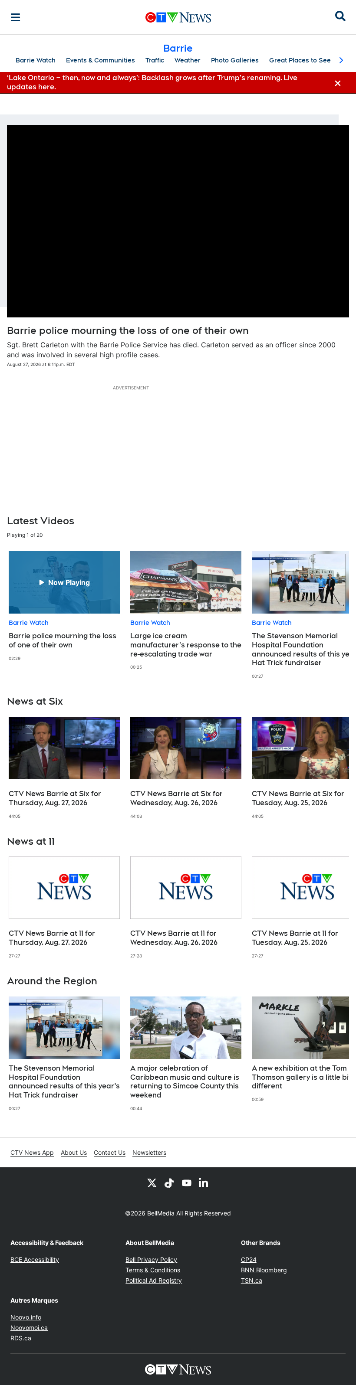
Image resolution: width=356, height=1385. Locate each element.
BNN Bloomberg (264, 1270)
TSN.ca (251, 1280)
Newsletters (149, 1152)
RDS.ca (20, 1338)
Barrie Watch (36, 60)
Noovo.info (25, 1317)
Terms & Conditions (152, 1270)
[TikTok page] (169, 1183)
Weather (188, 60)
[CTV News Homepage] (178, 17)
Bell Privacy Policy (151, 1259)
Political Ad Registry (153, 1280)
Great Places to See (300, 60)
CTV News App (32, 1152)
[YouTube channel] (186, 1183)
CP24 (249, 1259)
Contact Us (109, 1152)
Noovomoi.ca (29, 1327)
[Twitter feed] (152, 1183)
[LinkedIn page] (204, 1183)
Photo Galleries (235, 60)
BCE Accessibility (34, 1259)
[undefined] (64, 606)
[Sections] (15, 17)
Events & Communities (100, 60)
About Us (74, 1152)
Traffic (154, 60)
